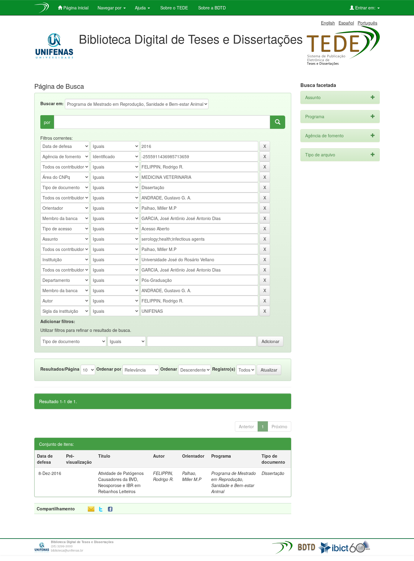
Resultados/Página (59, 369)
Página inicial (75, 8)
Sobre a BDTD (211, 8)
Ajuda (141, 8)
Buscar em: (52, 103)
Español (346, 23)
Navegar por (110, 8)
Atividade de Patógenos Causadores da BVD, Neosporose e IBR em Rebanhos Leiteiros (121, 482)
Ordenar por (108, 369)
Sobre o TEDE (173, 8)
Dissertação (273, 473)
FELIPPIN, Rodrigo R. (163, 476)
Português (367, 23)
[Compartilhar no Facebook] (111, 509)
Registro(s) (223, 369)
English (328, 23)
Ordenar (168, 369)
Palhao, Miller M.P (191, 476)
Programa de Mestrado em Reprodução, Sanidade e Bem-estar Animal (233, 482)
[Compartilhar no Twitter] (100, 509)
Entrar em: (365, 8)
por (47, 122)
